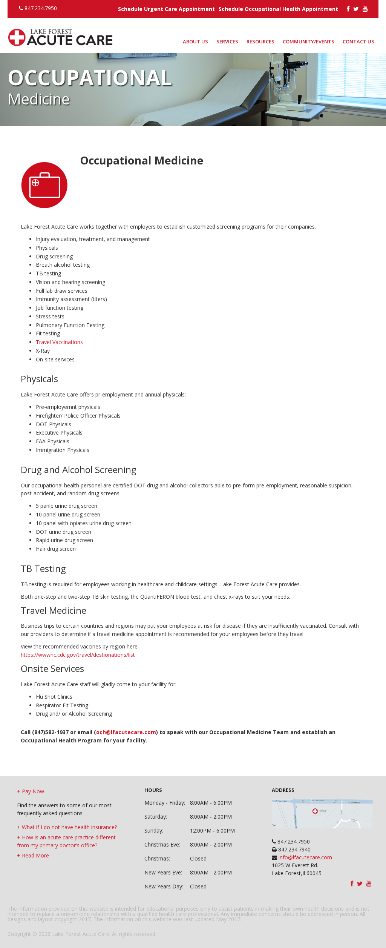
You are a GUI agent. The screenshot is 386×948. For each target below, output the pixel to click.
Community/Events (308, 41)
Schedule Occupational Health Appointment (278, 8)
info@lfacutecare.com (304, 857)
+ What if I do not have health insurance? (67, 827)
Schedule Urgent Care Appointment (166, 8)
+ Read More (33, 855)
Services (227, 41)
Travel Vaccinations (59, 342)
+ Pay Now (30, 791)
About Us (195, 41)
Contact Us (358, 41)
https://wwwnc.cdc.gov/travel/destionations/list (78, 654)
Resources (260, 41)
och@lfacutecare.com (126, 732)
